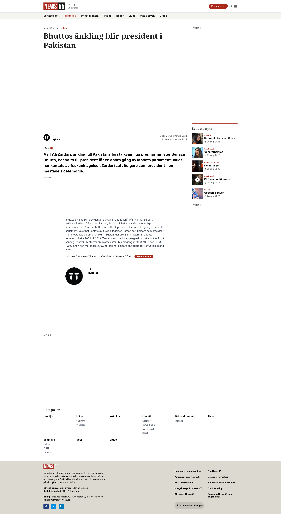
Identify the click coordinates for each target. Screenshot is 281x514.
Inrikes (46, 444)
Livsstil (146, 416)
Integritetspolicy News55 (188, 488)
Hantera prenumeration (187, 471)
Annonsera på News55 (187, 477)
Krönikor (114, 416)
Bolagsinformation (218, 477)
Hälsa (107, 15)
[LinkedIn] (61, 506)
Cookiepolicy (215, 488)
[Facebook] (46, 506)
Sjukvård (80, 421)
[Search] (231, 6)
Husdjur (48, 416)
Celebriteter (148, 421)
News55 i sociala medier (221, 482)
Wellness (80, 425)
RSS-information (183, 482)
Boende (179, 421)
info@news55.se (61, 499)
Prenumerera (218, 6)
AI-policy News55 (184, 494)
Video (163, 15)
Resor (120, 15)
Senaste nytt (51, 15)
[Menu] (236, 6)
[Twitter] (53, 506)
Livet (132, 15)
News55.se (49, 28)
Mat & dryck (147, 15)
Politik (46, 448)
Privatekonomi (90, 15)
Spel (79, 439)
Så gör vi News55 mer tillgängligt (220, 495)
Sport (145, 433)
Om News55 (214, 471)
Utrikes (63, 28)
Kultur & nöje (148, 425)
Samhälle (70, 15)
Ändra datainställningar (190, 505)
